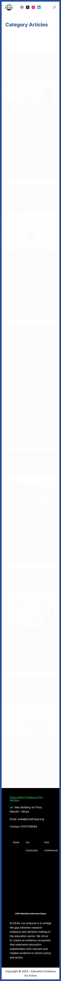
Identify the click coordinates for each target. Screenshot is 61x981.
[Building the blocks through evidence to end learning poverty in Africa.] (30, 495)
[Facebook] (22, 7)
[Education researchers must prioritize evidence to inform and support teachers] (30, 721)
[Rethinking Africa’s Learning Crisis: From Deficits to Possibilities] (30, 368)
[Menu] (54, 7)
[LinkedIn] (39, 7)
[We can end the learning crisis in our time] (30, 608)
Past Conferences (51, 846)
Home (16, 842)
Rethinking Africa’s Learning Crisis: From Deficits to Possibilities (30, 340)
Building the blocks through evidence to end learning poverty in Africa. (29, 467)
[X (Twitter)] (27, 7)
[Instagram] (33, 7)
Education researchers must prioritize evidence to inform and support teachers (30, 693)
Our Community (32, 846)
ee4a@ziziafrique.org (31, 819)
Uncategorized (29, 189)
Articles (15, 57)
